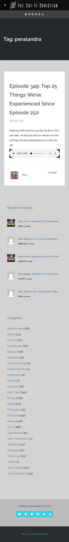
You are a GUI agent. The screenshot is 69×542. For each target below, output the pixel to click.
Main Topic (13, 392)
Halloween (13, 374)
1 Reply (52, 172)
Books (11, 334)
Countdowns (14, 345)
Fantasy (12, 351)
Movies (11, 398)
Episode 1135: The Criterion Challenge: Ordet (46, 291)
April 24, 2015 (16, 120)
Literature (13, 386)
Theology (13, 450)
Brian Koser (24, 221)
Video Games (15, 467)
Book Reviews (15, 328)
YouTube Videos (16, 473)
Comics (11, 340)
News (10, 403)
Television (13, 444)
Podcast (12, 415)
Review (11, 421)
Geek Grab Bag (16, 363)
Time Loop (13, 456)
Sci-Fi (10, 427)
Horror (11, 380)
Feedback (13, 357)
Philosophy (13, 409)
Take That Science (18, 438)
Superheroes (14, 432)
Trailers (11, 461)
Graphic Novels (16, 369)
